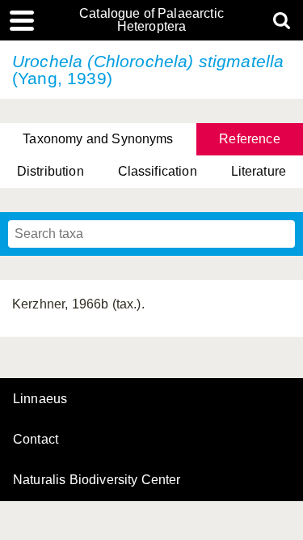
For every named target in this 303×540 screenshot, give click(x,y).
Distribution (50, 171)
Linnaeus (40, 399)
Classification (157, 171)
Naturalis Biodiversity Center (97, 480)
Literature (259, 171)
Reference (249, 139)
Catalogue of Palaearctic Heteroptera (151, 20)
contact (35, 439)
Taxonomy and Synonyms (98, 139)
